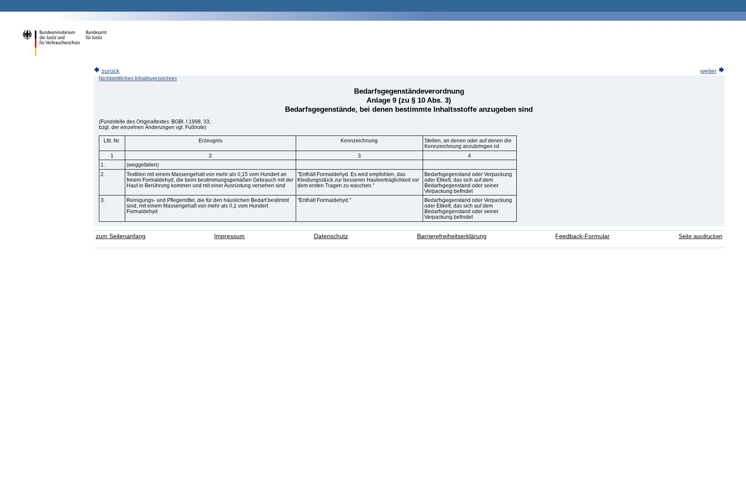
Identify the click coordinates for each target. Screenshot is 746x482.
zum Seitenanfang (120, 236)
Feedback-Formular (582, 236)
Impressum (229, 236)
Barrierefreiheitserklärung (452, 236)
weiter (708, 71)
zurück (110, 71)
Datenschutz (331, 236)
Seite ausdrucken (700, 236)
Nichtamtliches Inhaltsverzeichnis (138, 79)
